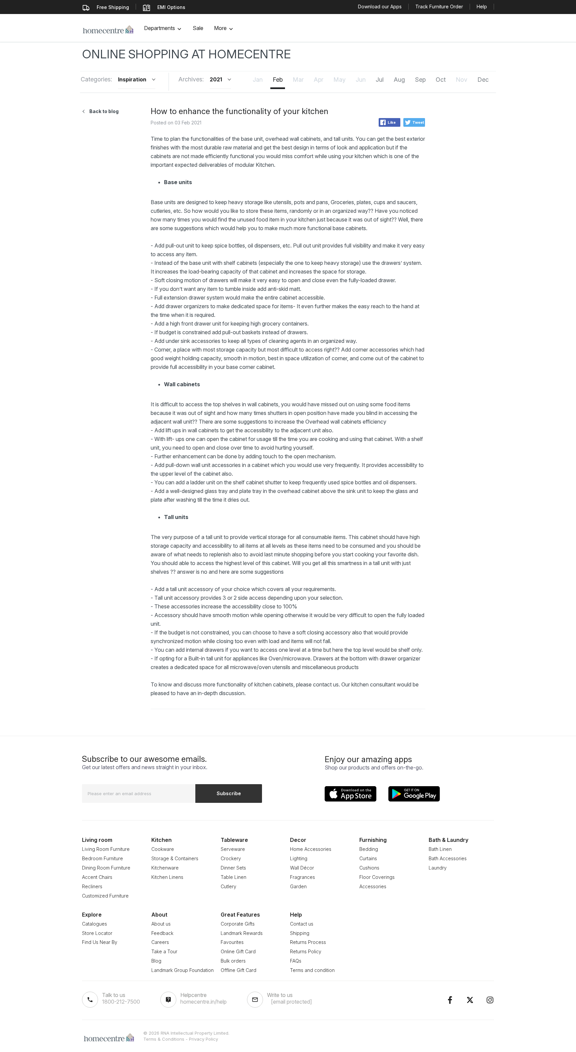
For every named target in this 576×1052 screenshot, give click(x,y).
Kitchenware (165, 868)
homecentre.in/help (203, 1001)
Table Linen (233, 877)
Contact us (301, 924)
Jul (380, 79)
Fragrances (302, 877)
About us (161, 924)
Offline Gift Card (238, 970)
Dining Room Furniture (106, 868)
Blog (156, 961)
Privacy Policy (203, 1039)
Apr (318, 79)
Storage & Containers (174, 858)
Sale (198, 28)
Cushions (369, 868)
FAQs (295, 961)
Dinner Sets (233, 868)
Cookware (162, 849)
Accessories (372, 886)
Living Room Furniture (106, 849)
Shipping (299, 933)
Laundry (438, 868)
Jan (258, 79)
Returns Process (308, 942)
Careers (160, 942)
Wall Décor (302, 868)
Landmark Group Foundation (182, 970)
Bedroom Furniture (102, 858)
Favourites (232, 942)
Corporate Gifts (238, 924)
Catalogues (94, 924)
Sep (420, 79)
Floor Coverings (377, 877)
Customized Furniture (105, 896)
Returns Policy (305, 951)
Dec (483, 79)
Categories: (96, 79)
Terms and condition (312, 970)
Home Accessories (310, 849)
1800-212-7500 (121, 1001)
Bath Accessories (448, 858)
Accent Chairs (97, 877)
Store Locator (97, 933)
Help (482, 6)
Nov (461, 79)
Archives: (191, 79)
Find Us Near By (99, 942)
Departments (159, 28)
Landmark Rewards (242, 933)
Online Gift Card (238, 951)
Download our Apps (380, 6)
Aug (399, 79)
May (339, 79)
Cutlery (228, 886)
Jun (361, 79)
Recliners (92, 886)
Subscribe (229, 793)
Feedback (162, 933)
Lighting (298, 858)
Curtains (368, 858)
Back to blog (104, 111)
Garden (298, 886)
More (220, 28)
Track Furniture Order (439, 6)
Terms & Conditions (163, 1039)
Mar (298, 79)
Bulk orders (233, 961)
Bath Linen (440, 849)
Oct (441, 79)
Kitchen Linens (167, 877)
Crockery (231, 858)
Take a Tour (164, 951)
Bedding (368, 849)
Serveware (233, 849)
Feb (278, 79)
